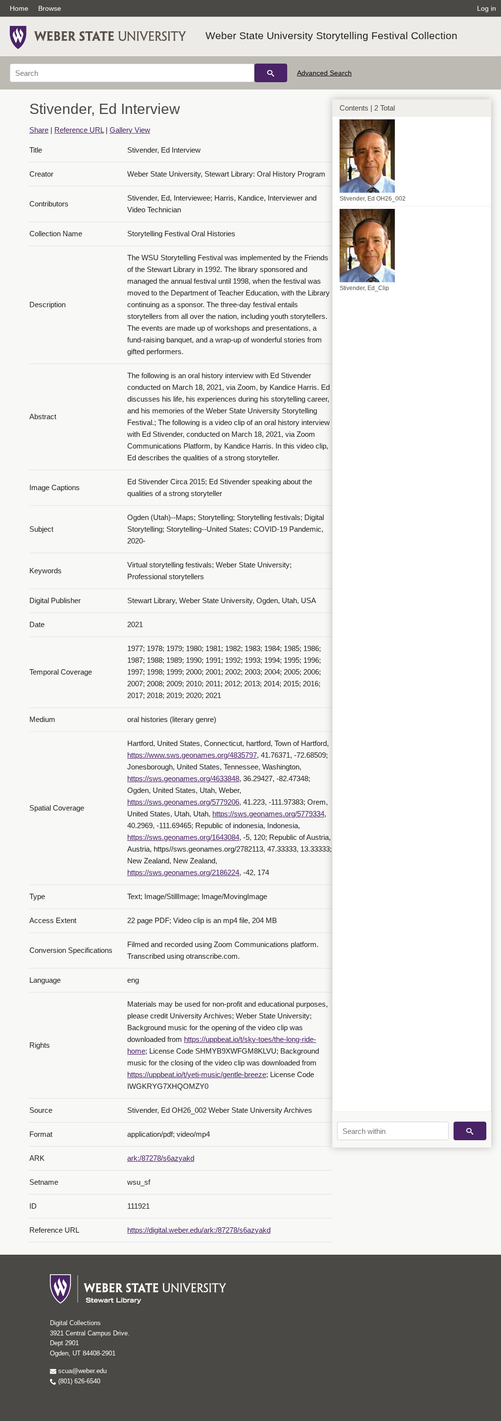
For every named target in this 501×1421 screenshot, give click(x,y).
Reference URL (79, 130)
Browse (49, 8)
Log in (486, 8)
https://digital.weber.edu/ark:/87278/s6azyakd (199, 1230)
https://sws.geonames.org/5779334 (268, 814)
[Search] (270, 73)
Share (38, 130)
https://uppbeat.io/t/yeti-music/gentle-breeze (196, 1074)
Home (19, 8)
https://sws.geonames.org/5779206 (183, 802)
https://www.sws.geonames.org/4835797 (192, 755)
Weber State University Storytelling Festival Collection (331, 35)
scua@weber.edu (81, 1371)
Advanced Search (324, 73)
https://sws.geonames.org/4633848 (183, 778)
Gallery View (130, 130)
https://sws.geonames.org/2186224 (183, 872)
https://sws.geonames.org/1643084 (183, 837)
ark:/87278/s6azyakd (160, 1158)
